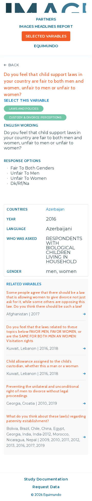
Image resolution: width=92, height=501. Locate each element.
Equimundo (46, 46)
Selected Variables (46, 36)
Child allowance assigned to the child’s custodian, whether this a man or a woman (42, 363)
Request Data (46, 487)
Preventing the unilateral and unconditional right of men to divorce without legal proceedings (42, 391)
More (84, 314)
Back (13, 65)
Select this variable (26, 100)
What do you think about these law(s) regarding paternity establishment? (46, 418)
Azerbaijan (55, 209)
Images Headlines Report (46, 26)
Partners (46, 19)
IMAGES (46, 8)
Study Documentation (46, 479)
